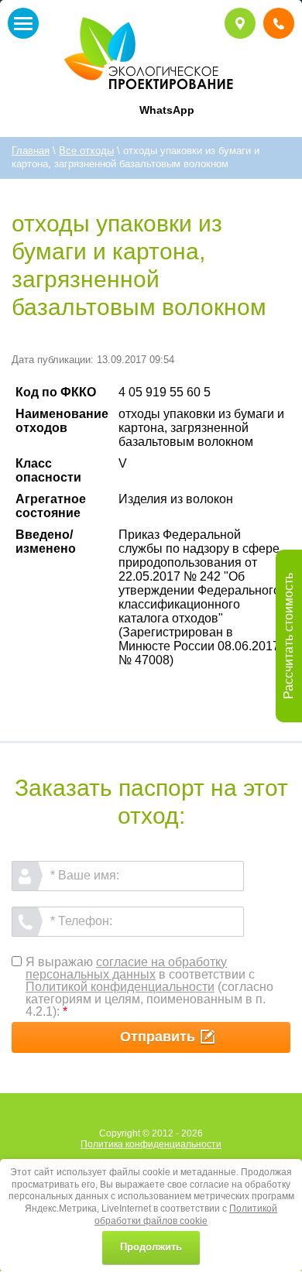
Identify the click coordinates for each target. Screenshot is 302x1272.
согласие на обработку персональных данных (126, 968)
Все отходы (86, 150)
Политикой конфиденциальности (120, 986)
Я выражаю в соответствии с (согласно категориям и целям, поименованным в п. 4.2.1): (149, 987)
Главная (31, 150)
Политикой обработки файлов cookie (185, 1214)
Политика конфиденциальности (151, 1144)
